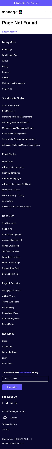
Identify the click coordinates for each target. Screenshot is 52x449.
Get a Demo (7, 347)
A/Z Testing (7, 201)
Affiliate (5, 78)
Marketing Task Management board (18, 128)
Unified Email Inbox (10, 246)
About (5, 61)
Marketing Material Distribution (15, 122)
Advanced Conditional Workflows (16, 184)
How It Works (7, 363)
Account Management (12, 240)
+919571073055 (22, 439)
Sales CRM (7, 229)
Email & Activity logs (11, 263)
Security (6, 429)
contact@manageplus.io (13, 443)
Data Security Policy (11, 319)
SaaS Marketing (9, 223)
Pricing (5, 66)
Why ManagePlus (9, 55)
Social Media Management (14, 134)
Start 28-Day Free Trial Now (27, 3)
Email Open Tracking (11, 190)
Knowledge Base (9, 352)
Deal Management (10, 274)
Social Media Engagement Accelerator (19, 139)
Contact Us (7, 89)
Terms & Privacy (9, 424)
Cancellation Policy (10, 313)
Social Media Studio (10, 105)
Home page (7, 49)
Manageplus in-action (11, 290)
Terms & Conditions (10, 302)
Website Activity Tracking (13, 195)
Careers (5, 72)
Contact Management (11, 234)
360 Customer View (10, 251)
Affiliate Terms (8, 296)
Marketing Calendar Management (17, 117)
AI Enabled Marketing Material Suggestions (21, 145)
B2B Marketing (8, 111)
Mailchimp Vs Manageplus (13, 83)
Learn (4, 358)
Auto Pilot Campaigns (11, 178)
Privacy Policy (8, 307)
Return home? (9, 31)
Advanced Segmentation (13, 167)
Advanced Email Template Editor (16, 207)
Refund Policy (8, 324)
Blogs (4, 341)
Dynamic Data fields (11, 268)
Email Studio (7, 162)
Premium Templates (11, 173)
